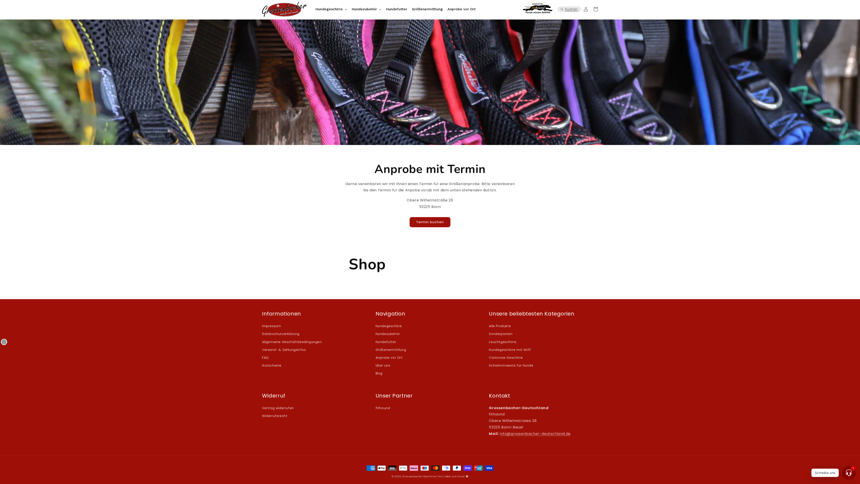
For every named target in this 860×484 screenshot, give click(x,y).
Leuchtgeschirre (502, 342)
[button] (569, 9)
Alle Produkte (500, 326)
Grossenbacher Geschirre (419, 476)
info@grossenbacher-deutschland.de (535, 433)
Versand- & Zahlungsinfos (284, 350)
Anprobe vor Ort (389, 357)
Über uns (383, 365)
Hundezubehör (388, 334)
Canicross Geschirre (506, 357)
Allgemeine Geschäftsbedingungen (292, 342)
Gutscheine (272, 365)
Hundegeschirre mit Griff (510, 350)
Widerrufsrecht (274, 416)
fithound (383, 408)
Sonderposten (500, 334)
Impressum (271, 326)
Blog (379, 373)
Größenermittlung (391, 350)
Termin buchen (430, 222)
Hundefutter (386, 342)
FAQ (265, 357)
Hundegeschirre (389, 326)
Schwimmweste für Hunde (511, 365)
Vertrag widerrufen (278, 408)
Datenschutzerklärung (280, 334)
